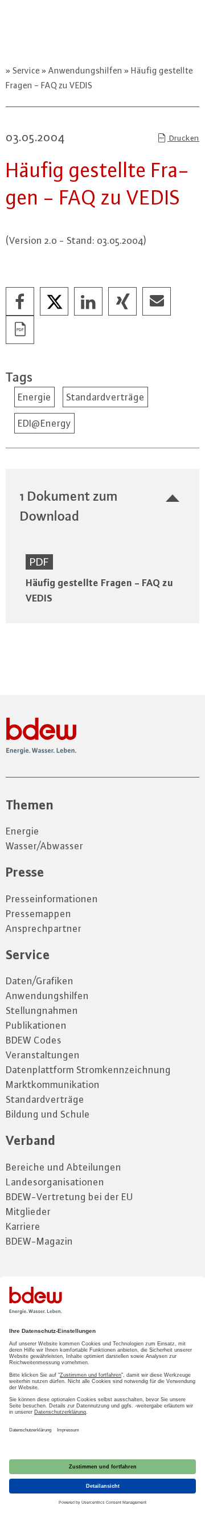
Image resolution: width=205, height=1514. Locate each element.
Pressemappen (38, 913)
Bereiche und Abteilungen (63, 1167)
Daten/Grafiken (39, 981)
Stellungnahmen (42, 1010)
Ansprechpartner (43, 928)
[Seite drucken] (20, 330)
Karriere (23, 1226)
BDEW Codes (34, 1040)
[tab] (102, 506)
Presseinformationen (52, 899)
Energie (34, 397)
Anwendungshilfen (85, 70)
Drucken (183, 138)
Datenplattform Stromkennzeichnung (88, 1069)
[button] (20, 302)
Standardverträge (105, 397)
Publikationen (36, 1025)
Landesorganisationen (55, 1182)
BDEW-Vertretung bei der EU (69, 1196)
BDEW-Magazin (39, 1241)
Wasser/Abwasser (44, 846)
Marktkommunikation (53, 1084)
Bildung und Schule (48, 1114)
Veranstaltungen (43, 1055)
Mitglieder (28, 1211)
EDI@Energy (44, 423)
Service (26, 70)
